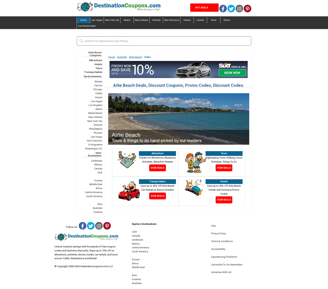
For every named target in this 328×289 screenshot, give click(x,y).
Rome (227, 20)
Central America (93, 192)
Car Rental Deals (87, 26)
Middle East (95, 184)
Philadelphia (95, 128)
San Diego (96, 136)
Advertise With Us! (221, 272)
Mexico (98, 164)
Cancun (98, 85)
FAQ (213, 225)
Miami (127, 20)
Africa (99, 188)
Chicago (97, 89)
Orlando (156, 20)
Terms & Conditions (222, 241)
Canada (98, 168)
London (200, 20)
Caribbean (96, 160)
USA (99, 172)
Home (83, 20)
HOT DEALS (201, 7)
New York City (112, 20)
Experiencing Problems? (224, 256)
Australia (97, 208)
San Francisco (171, 20)
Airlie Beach (135, 57)
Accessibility (218, 249)
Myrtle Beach (95, 113)
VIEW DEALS (157, 168)
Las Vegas (96, 20)
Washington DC (93, 148)
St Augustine (95, 144)
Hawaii (187, 20)
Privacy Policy (218, 233)
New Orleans (141, 20)
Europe (98, 180)
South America (94, 196)
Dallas (98, 93)
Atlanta (98, 81)
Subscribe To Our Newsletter (226, 264)
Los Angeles (95, 105)
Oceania (97, 212)
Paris (213, 20)
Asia (99, 204)
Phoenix (98, 132)
